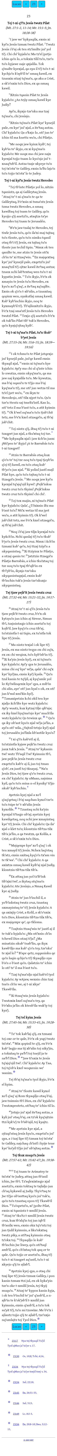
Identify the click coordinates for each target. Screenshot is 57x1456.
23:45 (16, 1393)
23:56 (16, 1424)
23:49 (16, 1414)
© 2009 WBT (28, 1440)
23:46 (16, 1403)
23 (33, 4)
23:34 (15, 1366)
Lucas (17, 4)
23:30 (16, 1356)
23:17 (15, 1341)
